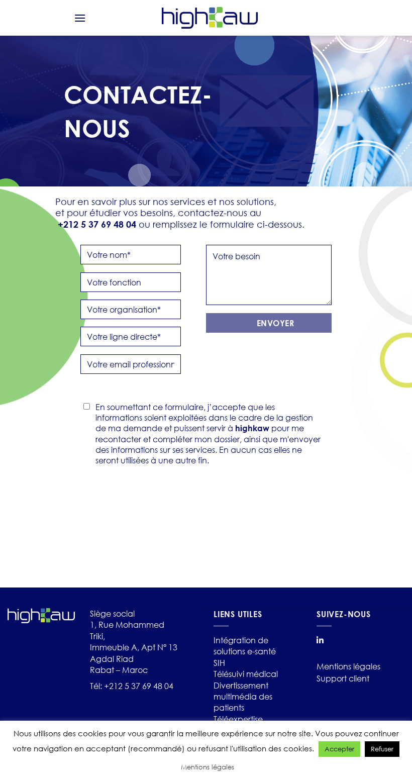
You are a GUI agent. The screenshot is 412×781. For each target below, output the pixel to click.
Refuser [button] (382, 749)
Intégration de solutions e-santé (245, 645)
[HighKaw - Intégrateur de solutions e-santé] (210, 18)
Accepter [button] (339, 749)
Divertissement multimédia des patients (243, 696)
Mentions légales (348, 666)
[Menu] (80, 18)
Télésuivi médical (246, 673)
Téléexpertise (238, 719)
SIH (219, 662)
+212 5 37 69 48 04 (138, 685)
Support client (343, 678)
